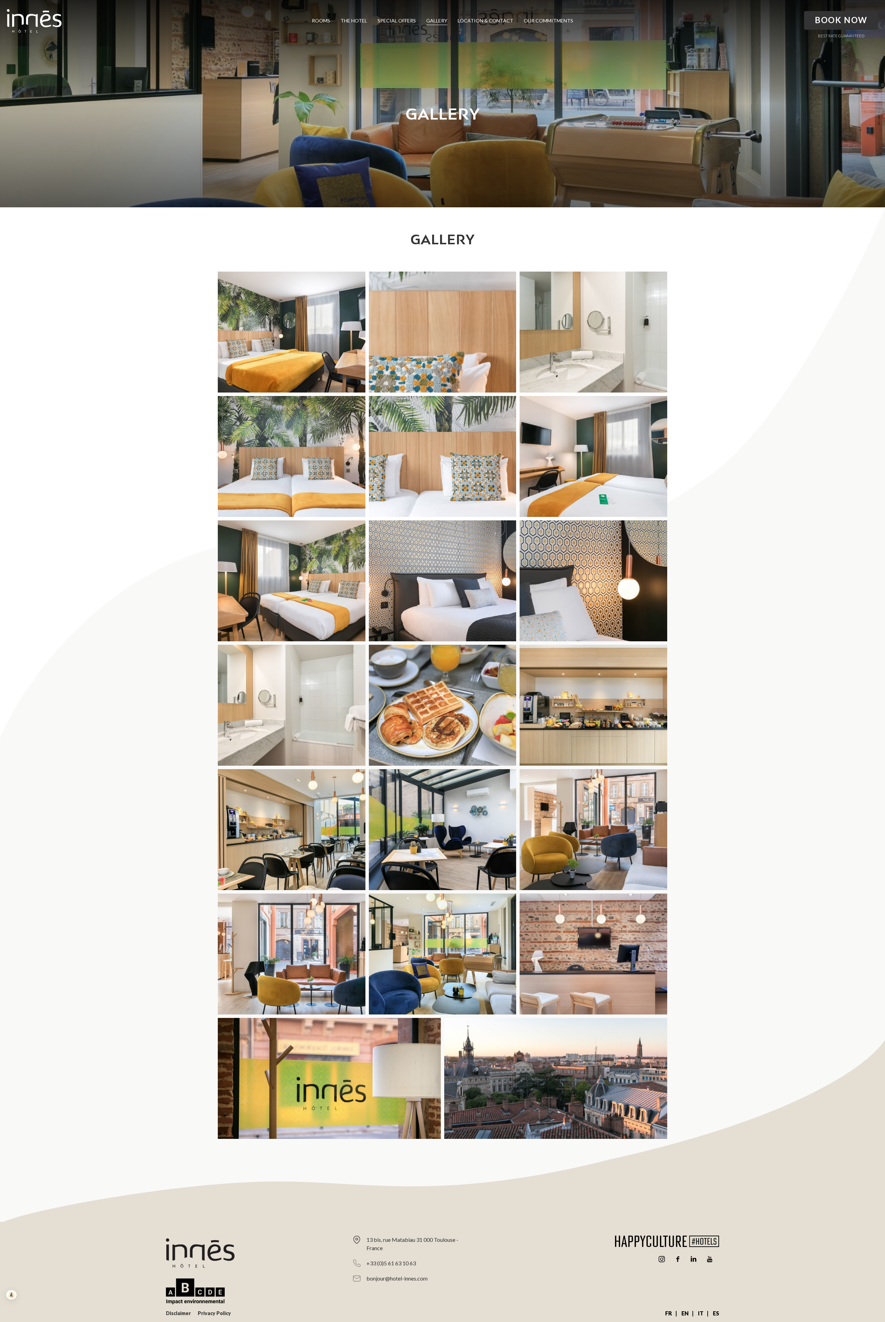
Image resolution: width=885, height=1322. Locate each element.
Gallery (436, 20)
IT (701, 1313)
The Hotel (354, 20)
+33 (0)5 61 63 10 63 (391, 1263)
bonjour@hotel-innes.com (397, 1278)
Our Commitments (548, 20)
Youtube (709, 1259)
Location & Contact (485, 20)
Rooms (321, 20)
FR (668, 1313)
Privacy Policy (214, 1313)
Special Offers (397, 20)
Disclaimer (178, 1313)
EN (685, 1313)
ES (716, 1313)
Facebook (677, 1259)
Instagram (661, 1259)
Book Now (841, 20)
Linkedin (693, 1259)
